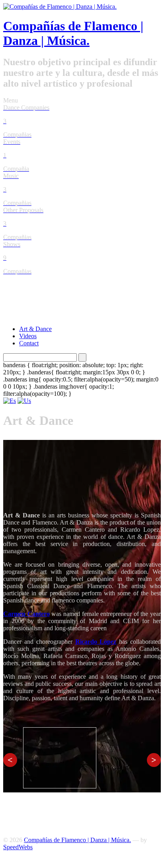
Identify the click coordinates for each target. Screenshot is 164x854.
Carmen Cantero (26, 613)
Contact (29, 343)
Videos (28, 336)
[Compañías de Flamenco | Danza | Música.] (60, 6)
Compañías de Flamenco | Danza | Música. (73, 33)
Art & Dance (35, 328)
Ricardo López (96, 641)
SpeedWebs (18, 847)
